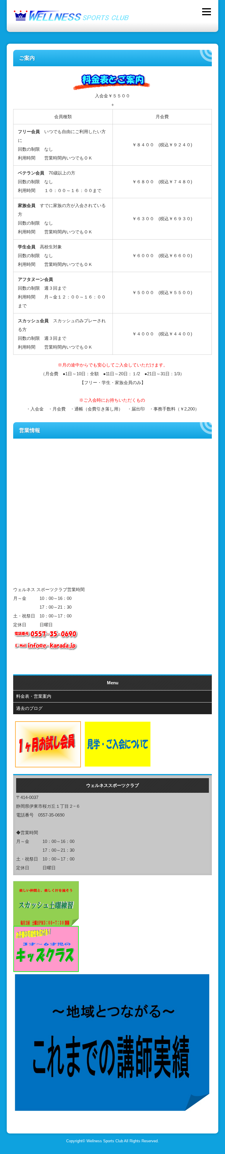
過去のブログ (29, 708)
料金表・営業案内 (33, 696)
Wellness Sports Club (104, 1141)
